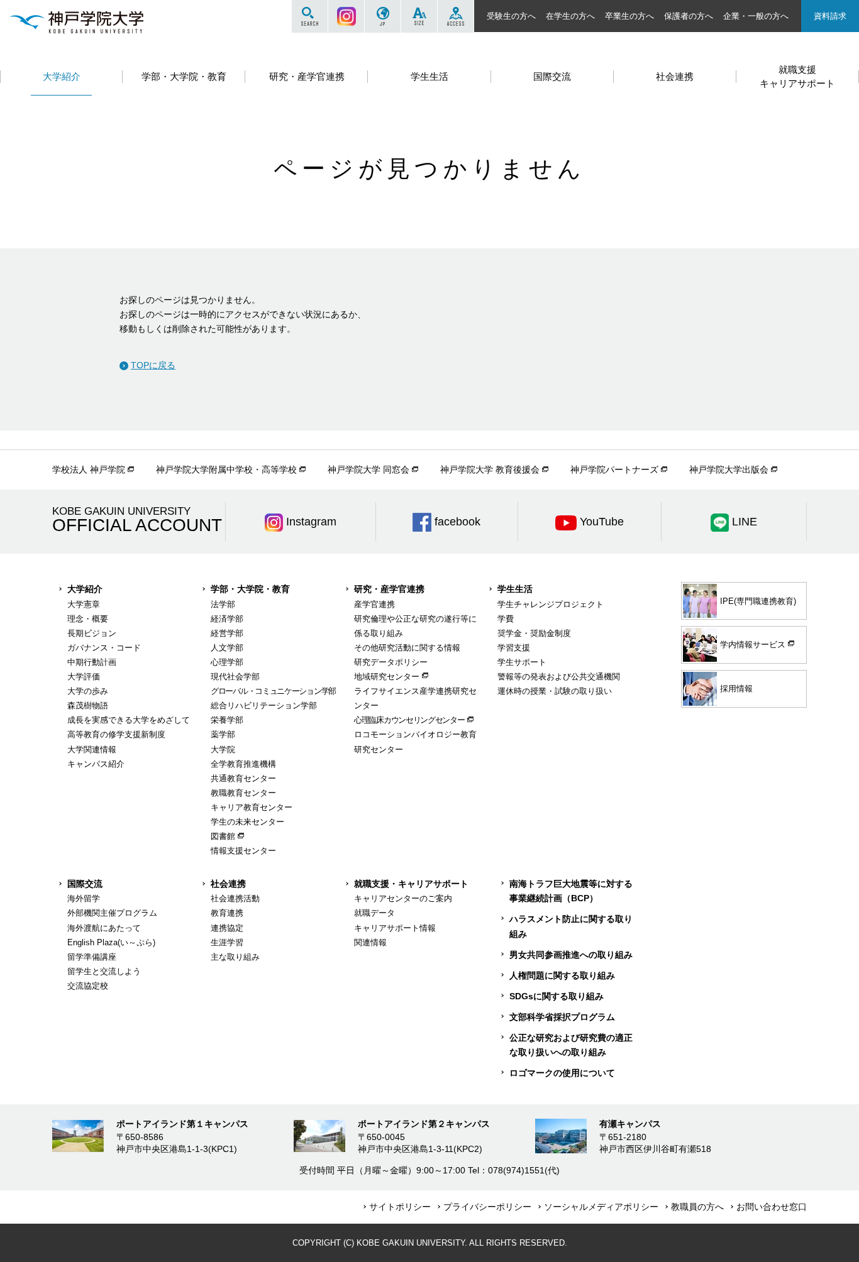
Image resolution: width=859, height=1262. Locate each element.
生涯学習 (227, 942)
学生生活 (515, 589)
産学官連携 (374, 604)
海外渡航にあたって (104, 928)
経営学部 (227, 633)
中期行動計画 (91, 662)
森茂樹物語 (87, 705)
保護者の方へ (688, 16)
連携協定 (227, 928)
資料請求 (830, 16)
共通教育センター (243, 778)
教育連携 (227, 913)
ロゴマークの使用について (562, 1073)
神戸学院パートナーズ (614, 469)
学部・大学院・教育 (250, 589)
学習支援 (513, 647)
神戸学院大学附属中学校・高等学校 (226, 469)
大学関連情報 (91, 749)
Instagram (346, 16)
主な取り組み (235, 957)
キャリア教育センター (251, 807)
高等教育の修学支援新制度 (116, 734)
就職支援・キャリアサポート (411, 884)
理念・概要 (87, 618)
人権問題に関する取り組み (562, 975)
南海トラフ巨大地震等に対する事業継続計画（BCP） (571, 891)
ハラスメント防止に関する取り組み (571, 926)
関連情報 (370, 942)
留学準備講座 (91, 957)
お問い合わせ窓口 (771, 1207)
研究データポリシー (391, 662)
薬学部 (223, 734)
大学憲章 (83, 604)
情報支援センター (243, 850)
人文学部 (227, 647)
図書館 (223, 836)
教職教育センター (243, 793)
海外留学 (83, 898)
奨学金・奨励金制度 (534, 633)
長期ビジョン (91, 633)
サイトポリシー (400, 1207)
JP (383, 16)
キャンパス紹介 (96, 764)
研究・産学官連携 (389, 589)
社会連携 (228, 884)
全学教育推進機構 (243, 764)
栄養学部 (227, 720)
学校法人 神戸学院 (88, 469)
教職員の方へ (697, 1207)
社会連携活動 (235, 898)
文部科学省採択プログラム (562, 1017)
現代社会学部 (235, 676)
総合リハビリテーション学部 (264, 705)
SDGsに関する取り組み (556, 996)
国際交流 (85, 884)
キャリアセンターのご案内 (403, 898)
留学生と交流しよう (104, 971)
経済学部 (227, 618)
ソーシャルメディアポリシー (601, 1207)
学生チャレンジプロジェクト (550, 604)
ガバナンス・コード (104, 647)
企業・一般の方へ (756, 16)
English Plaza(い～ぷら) (111, 942)
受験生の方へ (511, 16)
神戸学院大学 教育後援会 (490, 469)
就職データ (374, 913)
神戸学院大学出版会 (728, 469)
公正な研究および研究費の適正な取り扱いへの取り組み (571, 1045)
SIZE (419, 16)
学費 (505, 618)
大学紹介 (85, 589)
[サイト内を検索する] (310, 16)
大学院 (223, 749)
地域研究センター (386, 676)
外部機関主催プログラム (112, 913)
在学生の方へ (570, 16)
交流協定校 (87, 985)
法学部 (223, 604)
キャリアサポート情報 (395, 928)
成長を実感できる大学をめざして (128, 720)
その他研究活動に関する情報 (407, 647)
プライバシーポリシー (487, 1207)
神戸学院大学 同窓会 (368, 469)
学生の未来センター (247, 821)
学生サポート (521, 662)
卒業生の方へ (629, 16)
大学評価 (83, 676)
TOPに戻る (153, 365)
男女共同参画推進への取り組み (571, 955)
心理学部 (227, 662)
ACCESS (456, 16)
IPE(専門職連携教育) (758, 601)
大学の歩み (87, 691)
